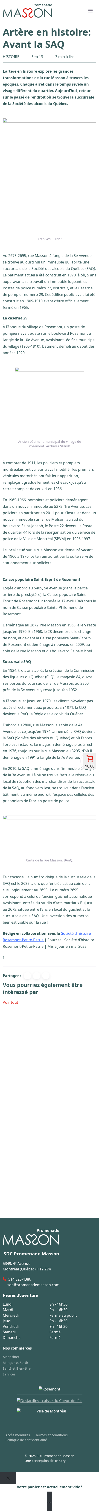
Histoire (11, 56)
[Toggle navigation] (90, 10)
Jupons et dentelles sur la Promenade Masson (44, 1126)
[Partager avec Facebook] (27, 975)
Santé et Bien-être (17, 1368)
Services (9, 1374)
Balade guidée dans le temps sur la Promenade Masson (46, 1187)
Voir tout (10, 1002)
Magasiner (11, 1357)
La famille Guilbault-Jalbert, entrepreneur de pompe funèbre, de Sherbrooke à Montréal (44, 1066)
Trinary (60, 1460)
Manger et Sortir (15, 1362)
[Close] (8, 1478)
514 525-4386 (19, 1279)
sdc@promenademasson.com (33, 1284)
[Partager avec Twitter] (36, 975)
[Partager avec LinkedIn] (46, 975)
